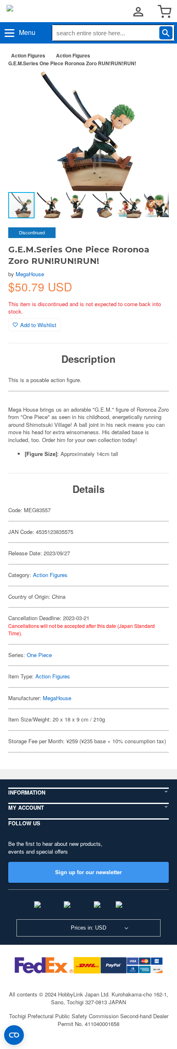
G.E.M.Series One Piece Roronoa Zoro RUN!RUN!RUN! (72, 63)
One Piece (39, 655)
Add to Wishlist (38, 325)
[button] (154, 86)
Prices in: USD (88, 928)
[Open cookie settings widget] (14, 1035)
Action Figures (28, 55)
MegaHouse (30, 274)
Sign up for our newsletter (88, 872)
